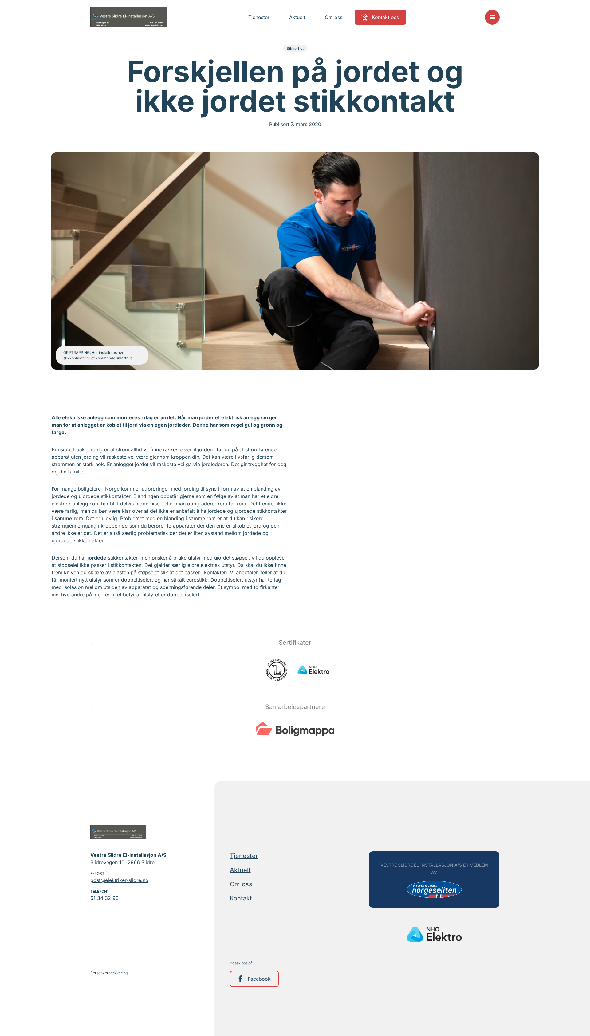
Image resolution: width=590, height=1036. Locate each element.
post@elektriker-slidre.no (119, 880)
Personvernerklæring (109, 973)
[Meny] (492, 17)
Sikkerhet (295, 48)
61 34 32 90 (104, 898)
